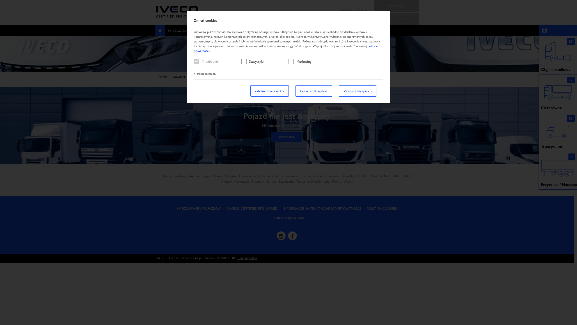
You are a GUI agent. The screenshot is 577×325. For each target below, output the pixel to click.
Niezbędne (210, 61)
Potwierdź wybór (313, 90)
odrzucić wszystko (269, 90)
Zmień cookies (205, 20)
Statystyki (256, 61)
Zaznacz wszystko (358, 90)
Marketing (303, 61)
